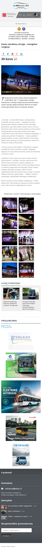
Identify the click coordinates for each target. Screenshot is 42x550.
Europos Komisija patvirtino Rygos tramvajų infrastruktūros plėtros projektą (29, 305)
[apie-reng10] (26, 263)
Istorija (32, 36)
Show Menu (22, 24)
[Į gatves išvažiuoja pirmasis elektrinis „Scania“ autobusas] (11, 288)
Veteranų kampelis (14, 38)
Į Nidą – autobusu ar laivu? (18, 516)
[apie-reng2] (9, 198)
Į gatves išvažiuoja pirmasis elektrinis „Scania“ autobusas (10, 303)
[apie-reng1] (9, 230)
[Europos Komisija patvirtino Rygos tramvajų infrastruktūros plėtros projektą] (30, 288)
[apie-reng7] (26, 247)
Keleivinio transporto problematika (21, 34)
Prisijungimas (6, 327)
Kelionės (25, 38)
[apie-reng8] (9, 247)
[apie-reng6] (9, 263)
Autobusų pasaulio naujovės (18, 36)
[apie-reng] (26, 198)
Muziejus (32, 38)
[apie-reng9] (26, 230)
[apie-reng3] (9, 214)
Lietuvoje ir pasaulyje (21, 32)
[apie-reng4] (26, 214)
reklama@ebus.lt (13, 488)
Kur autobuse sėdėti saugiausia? (20, 506)
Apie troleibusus (14, 511)
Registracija (5, 325)
